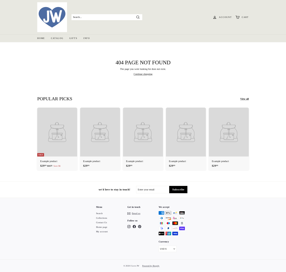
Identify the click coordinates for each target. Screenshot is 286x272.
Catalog (57, 38)
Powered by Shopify (151, 266)
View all (244, 99)
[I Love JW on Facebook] (134, 226)
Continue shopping (143, 74)
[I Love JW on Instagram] (128, 226)
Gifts (73, 38)
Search (99, 213)
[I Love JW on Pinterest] (139, 226)
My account (102, 231)
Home (41, 38)
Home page (101, 227)
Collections (101, 218)
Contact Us (101, 222)
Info (86, 38)
